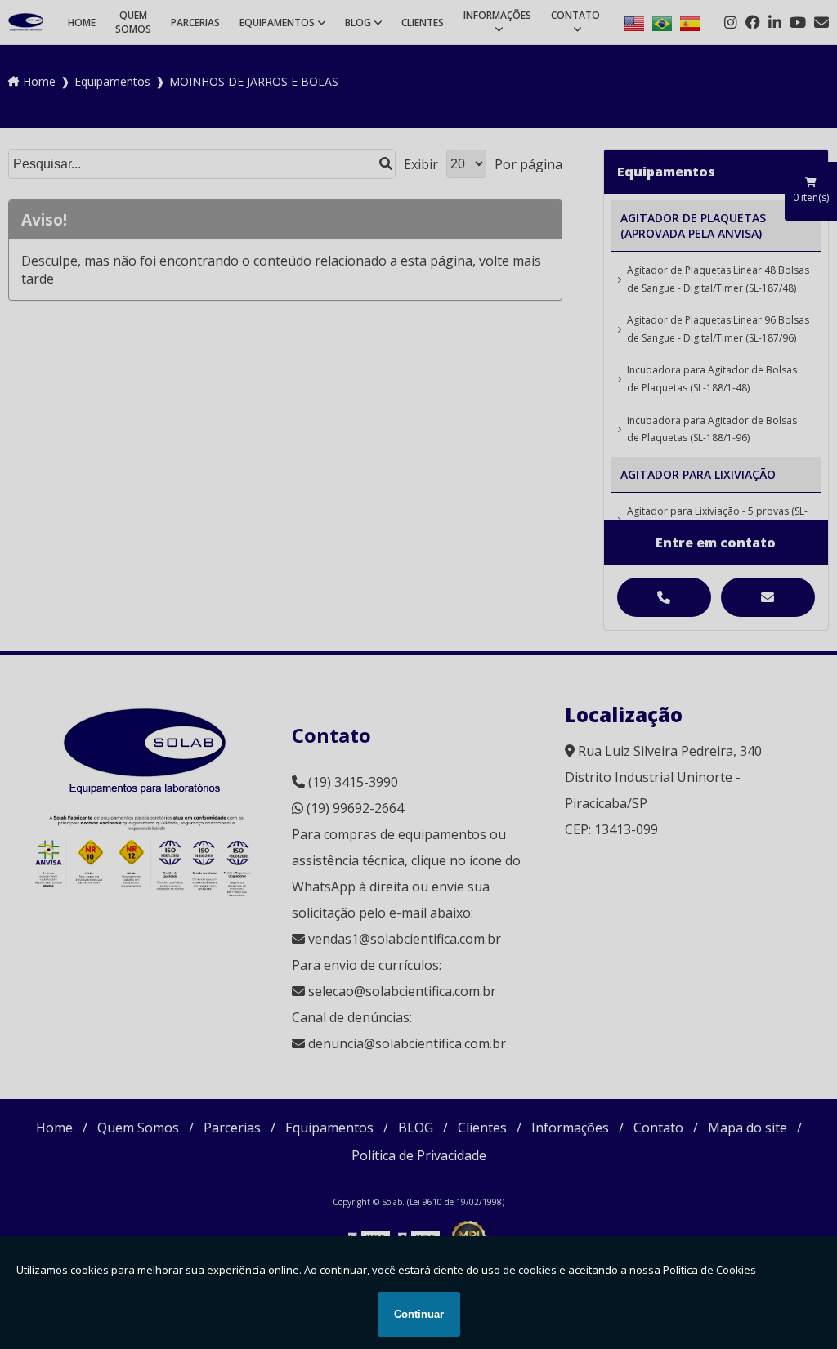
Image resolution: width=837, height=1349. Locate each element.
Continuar (419, 1314)
